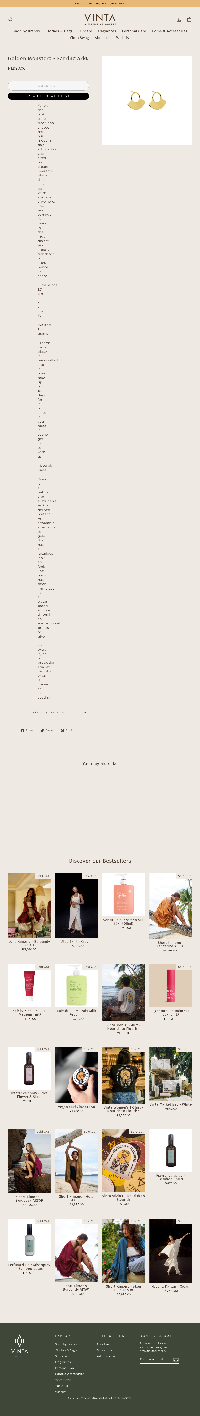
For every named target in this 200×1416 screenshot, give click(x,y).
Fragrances (107, 31)
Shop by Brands (26, 31)
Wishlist (123, 37)
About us (102, 37)
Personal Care (134, 31)
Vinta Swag (79, 37)
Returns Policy (107, 1356)
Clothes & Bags (59, 31)
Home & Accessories (169, 31)
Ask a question (48, 712)
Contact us (104, 1350)
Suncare (85, 31)
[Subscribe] (176, 1359)
